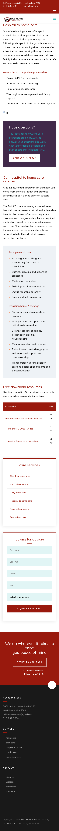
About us (10, 777)
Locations (10, 781)
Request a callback (29, 662)
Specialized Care (13, 757)
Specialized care (18, 517)
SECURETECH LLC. (12, 823)
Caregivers (11, 786)
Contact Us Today (24, 158)
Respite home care (19, 509)
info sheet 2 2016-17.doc (20, 428)
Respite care (11, 752)
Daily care (10, 742)
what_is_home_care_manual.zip (23, 441)
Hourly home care (19, 484)
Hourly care (11, 737)
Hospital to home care (21, 500)
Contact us (11, 791)
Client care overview (20, 476)
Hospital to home (14, 747)
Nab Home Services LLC (32, 819)
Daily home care (18, 492)
